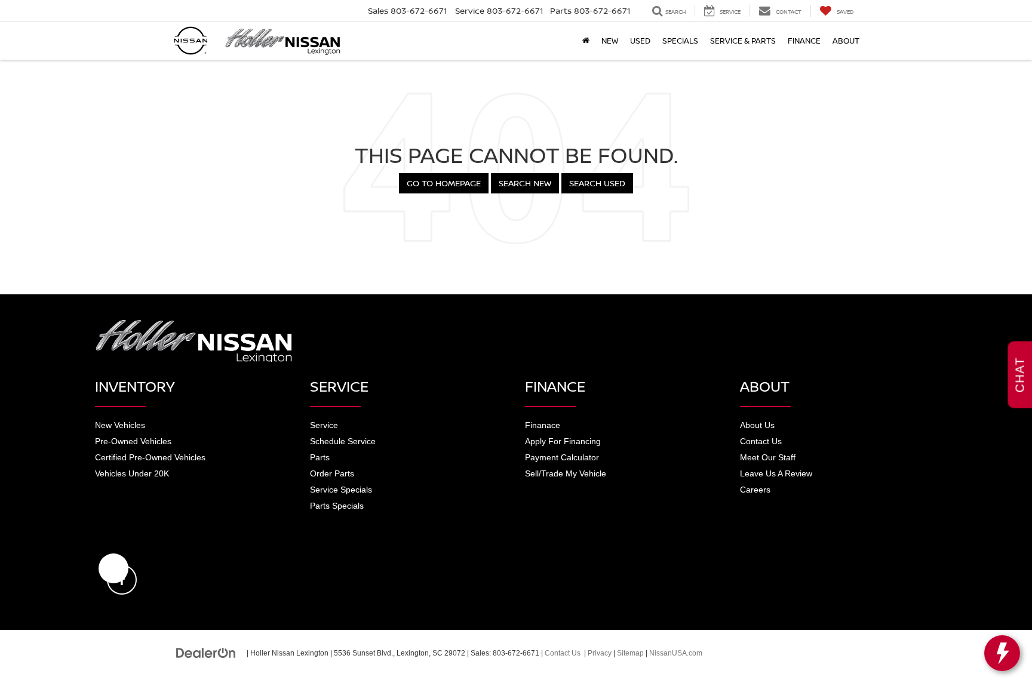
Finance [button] (804, 40)
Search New (525, 183)
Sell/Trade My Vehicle (565, 473)
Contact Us (761, 441)
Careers (755, 489)
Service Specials (341, 489)
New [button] (609, 40)
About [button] (846, 40)
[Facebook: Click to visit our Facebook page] (113, 568)
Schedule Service (343, 441)
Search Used (597, 183)
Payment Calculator (562, 457)
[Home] (585, 40)
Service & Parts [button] (743, 40)
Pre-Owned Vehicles (133, 441)
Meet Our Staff (768, 457)
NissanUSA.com (675, 653)
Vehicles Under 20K (132, 473)
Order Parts (332, 473)
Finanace (542, 425)
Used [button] (640, 40)
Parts (320, 457)
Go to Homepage (444, 183)
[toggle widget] (1002, 653)
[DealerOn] (206, 652)
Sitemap (630, 653)
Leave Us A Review (776, 473)
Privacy (600, 653)
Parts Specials (337, 505)
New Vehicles (120, 425)
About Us (757, 425)
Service (324, 425)
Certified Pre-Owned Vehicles (150, 457)
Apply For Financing (563, 441)
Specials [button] (680, 40)
